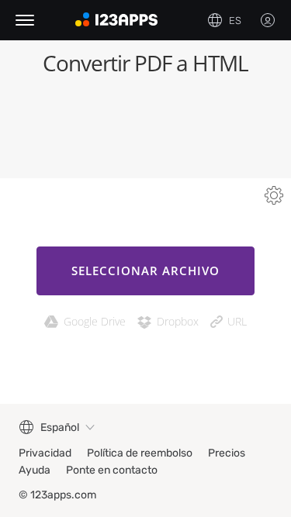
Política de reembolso (139, 453)
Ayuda (34, 470)
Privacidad (45, 453)
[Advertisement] (145, 132)
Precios (226, 453)
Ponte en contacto (112, 470)
